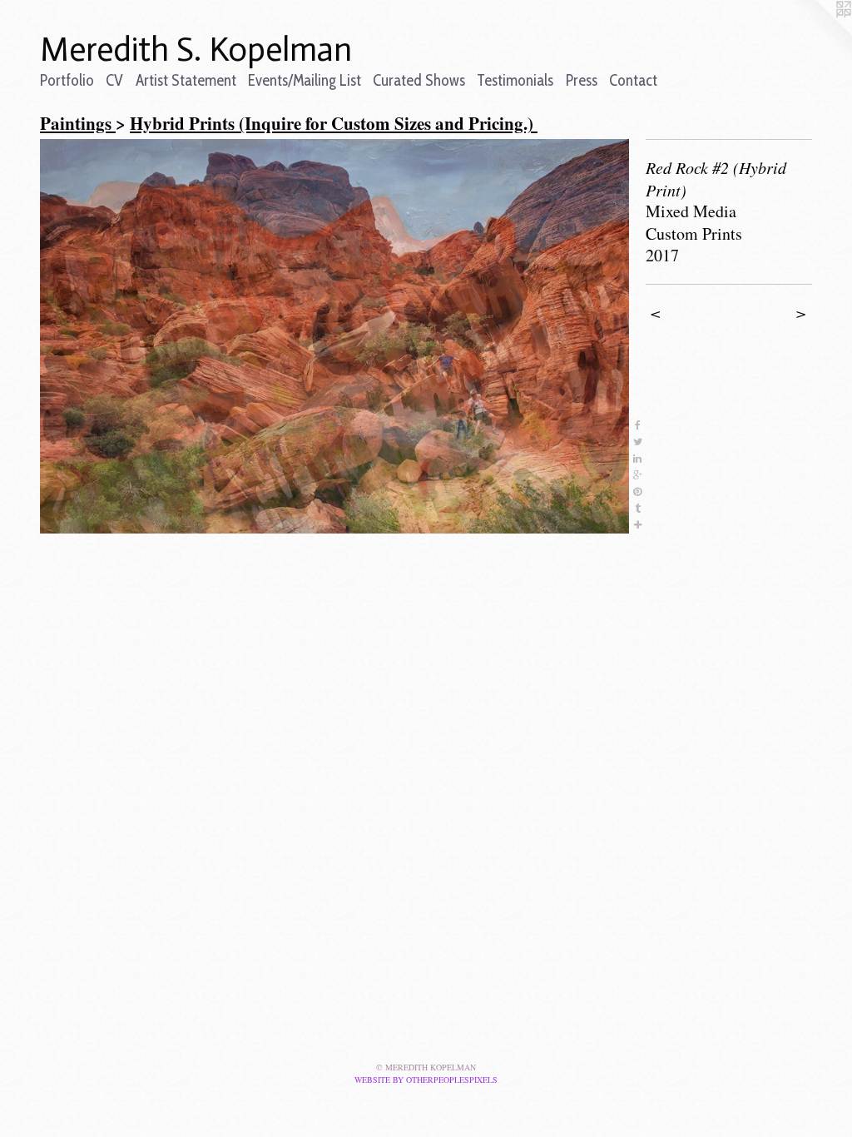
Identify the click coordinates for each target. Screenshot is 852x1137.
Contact (633, 80)
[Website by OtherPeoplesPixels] (818, 33)
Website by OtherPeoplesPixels (426, 1079)
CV (114, 80)
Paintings (78, 123)
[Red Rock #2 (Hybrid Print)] (334, 336)
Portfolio (67, 80)
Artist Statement (186, 80)
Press (581, 80)
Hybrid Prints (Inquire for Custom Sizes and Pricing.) (333, 123)
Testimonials (515, 80)
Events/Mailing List (304, 80)
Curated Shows (419, 80)
